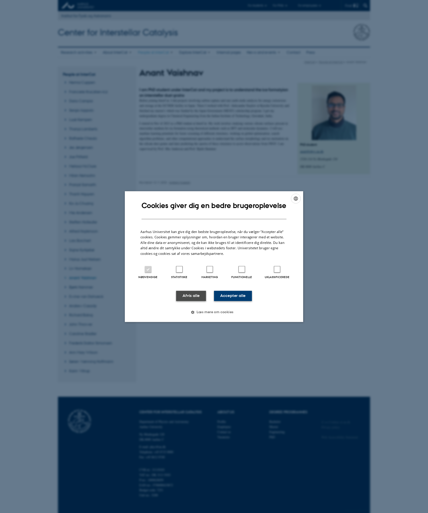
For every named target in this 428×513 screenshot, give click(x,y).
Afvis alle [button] (191, 295)
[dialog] (214, 256)
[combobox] (296, 198)
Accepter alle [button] (232, 295)
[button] (213, 312)
